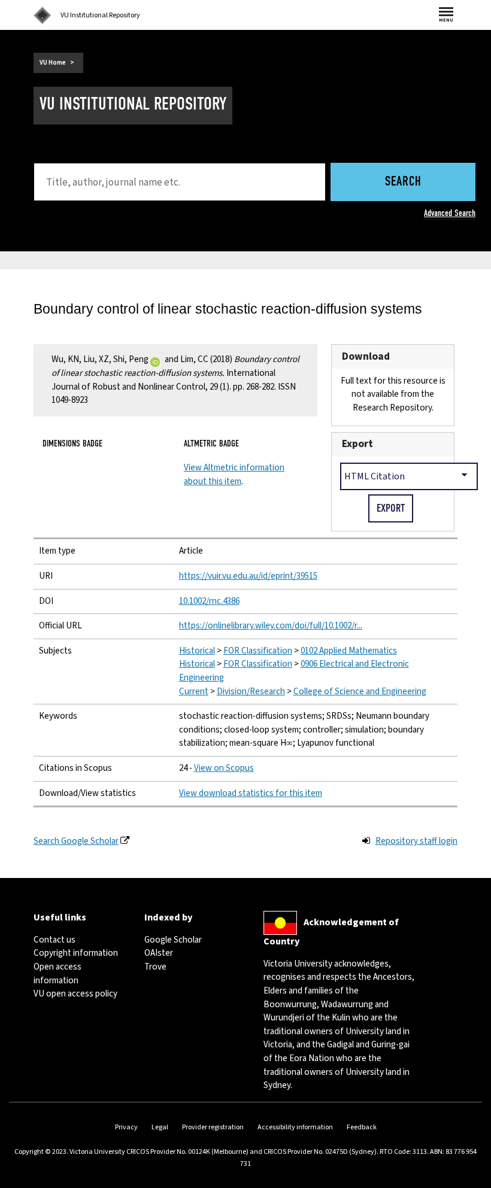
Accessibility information (295, 1127)
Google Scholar (173, 940)
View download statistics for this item (250, 793)
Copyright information (76, 953)
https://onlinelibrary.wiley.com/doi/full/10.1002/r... (270, 625)
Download (366, 356)
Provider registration (213, 1127)
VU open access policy (75, 994)
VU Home (53, 62)
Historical (197, 651)
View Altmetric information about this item (234, 474)
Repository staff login (416, 841)
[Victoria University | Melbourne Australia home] (42, 16)
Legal (159, 1127)
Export (357, 443)
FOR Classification (257, 651)
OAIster (158, 953)
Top (469, 1178)
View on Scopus (224, 768)
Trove (155, 967)
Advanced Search (449, 213)
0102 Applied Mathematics (349, 651)
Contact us (54, 940)
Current (193, 691)
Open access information (57, 974)
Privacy (126, 1127)
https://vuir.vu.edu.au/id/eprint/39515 (248, 576)
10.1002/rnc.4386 (209, 601)
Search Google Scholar (76, 841)
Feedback (362, 1127)
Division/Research (251, 691)
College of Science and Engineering (359, 691)
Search (403, 182)
